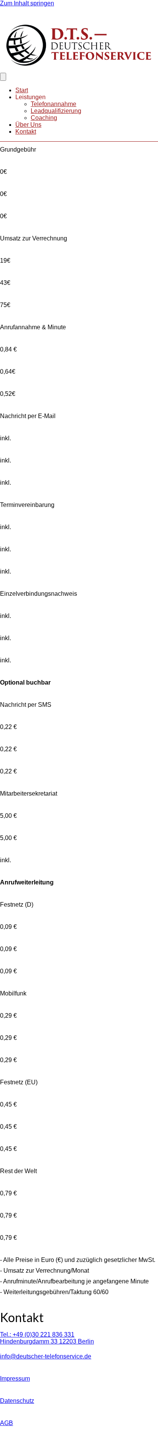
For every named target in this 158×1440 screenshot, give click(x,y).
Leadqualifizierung (56, 111)
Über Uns (28, 124)
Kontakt (25, 131)
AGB (6, 1423)
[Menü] (3, 77)
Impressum (15, 1378)
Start (21, 90)
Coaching (44, 117)
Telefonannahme (53, 104)
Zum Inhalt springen (27, 3)
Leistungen (30, 97)
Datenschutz (17, 1401)
